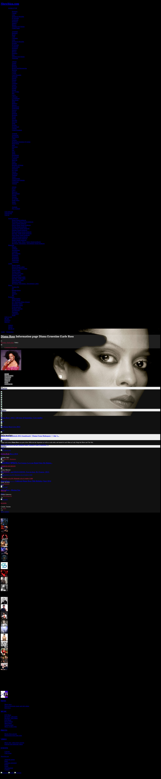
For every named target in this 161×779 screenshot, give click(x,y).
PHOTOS (7, 379)
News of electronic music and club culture (16, 706)
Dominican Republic (18, 16)
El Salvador (15, 18)
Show (5, 756)
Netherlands (15, 108)
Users (4, 508)
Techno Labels (16, 272)
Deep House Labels (18, 280)
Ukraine (14, 128)
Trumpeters (15, 257)
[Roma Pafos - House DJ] (4, 633)
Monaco (14, 105)
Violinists (14, 248)
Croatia (14, 71)
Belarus (14, 65)
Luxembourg (16, 98)
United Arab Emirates (18, 180)
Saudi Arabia (16, 167)
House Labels (16, 265)
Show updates (5, 511)
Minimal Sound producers (19, 238)
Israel (13, 152)
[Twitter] (11, 773)
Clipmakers (15, 313)
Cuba (13, 15)
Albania (14, 61)
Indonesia (15, 147)
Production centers (17, 305)
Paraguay (14, 53)
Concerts (7, 751)
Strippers (14, 293)
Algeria (14, 187)
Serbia (14, 118)
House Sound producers (19, 220)
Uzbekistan (15, 182)
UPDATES (7, 377)
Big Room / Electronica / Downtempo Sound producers (28, 243)
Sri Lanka (15, 170)
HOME (6, 374)
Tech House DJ (7, 496)
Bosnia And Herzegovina (19, 68)
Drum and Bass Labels (18, 277)
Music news (8, 704)
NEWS (10, 327)
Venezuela (15, 58)
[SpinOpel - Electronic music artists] (4, 568)
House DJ (6, 471)
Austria (14, 63)
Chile (13, 36)
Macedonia (15, 100)
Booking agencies (17, 308)
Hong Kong (15, 143)
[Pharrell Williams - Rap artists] (4, 618)
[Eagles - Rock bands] (4, 647)
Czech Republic (16, 75)
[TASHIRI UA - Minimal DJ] (4, 576)
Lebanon (14, 158)
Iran (13, 148)
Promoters (15, 312)
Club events (7, 753)
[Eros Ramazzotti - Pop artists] (4, 603)
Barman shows (16, 290)
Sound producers (13, 218)
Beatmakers (15, 258)
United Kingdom (17, 130)
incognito (4, 503)
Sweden (14, 125)
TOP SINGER (8, 212)
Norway (14, 110)
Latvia (14, 95)
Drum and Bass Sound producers (21, 232)
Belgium (14, 66)
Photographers (16, 298)
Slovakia (14, 120)
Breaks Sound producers (19, 240)
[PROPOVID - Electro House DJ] (4, 524)
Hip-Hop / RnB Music (11, 718)
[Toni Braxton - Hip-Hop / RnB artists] (4, 611)
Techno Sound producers (19, 227)
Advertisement (8, 768)
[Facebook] (4, 773)
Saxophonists (16, 250)
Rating (6, 764)
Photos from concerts (10, 734)
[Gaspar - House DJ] (4, 554)
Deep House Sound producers (21, 235)
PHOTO (7, 322)
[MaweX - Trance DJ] (4, 532)
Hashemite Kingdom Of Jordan (21, 142)
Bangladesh (15, 137)
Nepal (13, 162)
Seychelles (15, 198)
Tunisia (14, 203)
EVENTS (7, 320)
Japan (13, 153)
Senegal (14, 197)
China (13, 138)
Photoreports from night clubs (13, 735)
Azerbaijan (15, 135)
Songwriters (15, 260)
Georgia (14, 140)
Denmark (14, 76)
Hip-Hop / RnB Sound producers (21, 233)
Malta (13, 102)
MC (13, 295)
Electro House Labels (18, 267)
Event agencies (16, 307)
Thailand (14, 175)
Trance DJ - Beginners (9, 459)
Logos (6, 766)
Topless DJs (15, 287)
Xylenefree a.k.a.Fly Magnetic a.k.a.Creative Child (17, 478)
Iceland (14, 88)
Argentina (15, 31)
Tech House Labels (17, 273)
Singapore (15, 168)
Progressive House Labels (19, 268)
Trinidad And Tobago (18, 26)
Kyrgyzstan (15, 157)
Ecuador (14, 43)
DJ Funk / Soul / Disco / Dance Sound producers (26, 242)
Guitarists (15, 252)
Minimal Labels (16, 282)
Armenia (14, 133)
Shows (10, 285)
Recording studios (17, 303)
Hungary (14, 87)
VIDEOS (7, 381)
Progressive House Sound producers (22, 222)
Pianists (14, 247)
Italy (13, 93)
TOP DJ (6, 215)
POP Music (7, 715)
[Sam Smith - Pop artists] (4, 625)
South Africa (15, 200)
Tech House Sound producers (20, 228)
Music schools (16, 300)
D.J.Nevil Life (5, 454)
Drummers (15, 255)
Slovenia (14, 122)
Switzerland (15, 127)
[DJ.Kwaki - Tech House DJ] (4, 539)
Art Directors (16, 310)
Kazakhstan (15, 155)
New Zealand (16, 208)
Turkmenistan (16, 178)
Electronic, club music (11, 716)
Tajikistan (15, 173)
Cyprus (14, 73)
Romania (14, 115)
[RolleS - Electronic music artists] (4, 697)
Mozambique (16, 193)
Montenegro (15, 107)
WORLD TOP (12, 8)
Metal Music (8, 723)
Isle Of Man (15, 92)
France (14, 81)
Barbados (15, 11)
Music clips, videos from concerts (14, 742)
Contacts (7, 769)
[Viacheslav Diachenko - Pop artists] (4, 590)
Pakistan (14, 163)
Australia (14, 207)
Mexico (14, 25)
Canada (14, 13)
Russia (14, 117)
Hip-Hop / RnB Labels (18, 278)
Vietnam (14, 183)
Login (3, 332)
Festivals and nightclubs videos (13, 744)
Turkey (14, 177)
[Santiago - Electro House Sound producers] (4, 583)
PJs (13, 288)
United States (16, 28)
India (13, 145)
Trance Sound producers (19, 223)
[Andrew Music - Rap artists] (4, 561)
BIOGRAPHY (8, 376)
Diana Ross (8, 336)
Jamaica (14, 23)
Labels (10, 263)
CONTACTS (8, 384)
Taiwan (14, 172)
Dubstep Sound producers (19, 230)
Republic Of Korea (17, 165)
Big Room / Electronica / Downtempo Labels (25, 283)
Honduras (15, 21)
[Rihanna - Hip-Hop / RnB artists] (4, 640)
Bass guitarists (16, 253)
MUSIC (6, 318)
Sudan (14, 202)
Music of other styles (10, 726)
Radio (13, 315)
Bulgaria (14, 70)
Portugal (14, 113)
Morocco (14, 192)
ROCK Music (8, 721)
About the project (9, 759)
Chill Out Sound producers (20, 237)
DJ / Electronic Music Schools (21, 302)
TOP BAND (8, 213)
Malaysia (14, 160)
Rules (6, 761)
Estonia (14, 78)
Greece (14, 85)
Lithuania (15, 97)
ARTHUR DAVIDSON (8, 466)
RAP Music (7, 720)
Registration (10, 332)
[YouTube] (17, 773)
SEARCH (11, 329)
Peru (13, 55)
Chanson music (9, 725)
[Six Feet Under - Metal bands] (4, 662)
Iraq (13, 150)
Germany (14, 83)
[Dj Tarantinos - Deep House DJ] (4, 546)
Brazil (13, 35)
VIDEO (10, 325)
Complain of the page (10, 347)
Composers (15, 262)
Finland (14, 80)
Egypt (13, 188)
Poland (14, 112)
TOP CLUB (8, 317)
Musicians (11, 245)
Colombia (15, 38)
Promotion (11, 297)
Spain (13, 123)
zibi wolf (3, 491)
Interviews (7, 708)
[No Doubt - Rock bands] (4, 669)
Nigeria (14, 195)
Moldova (14, 103)
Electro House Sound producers (21, 225)
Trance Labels (16, 270)
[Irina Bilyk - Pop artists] (4, 654)
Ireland (14, 90)
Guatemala (15, 20)
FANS (6, 382)
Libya (13, 190)
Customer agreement (10, 763)
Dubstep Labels (16, 275)
